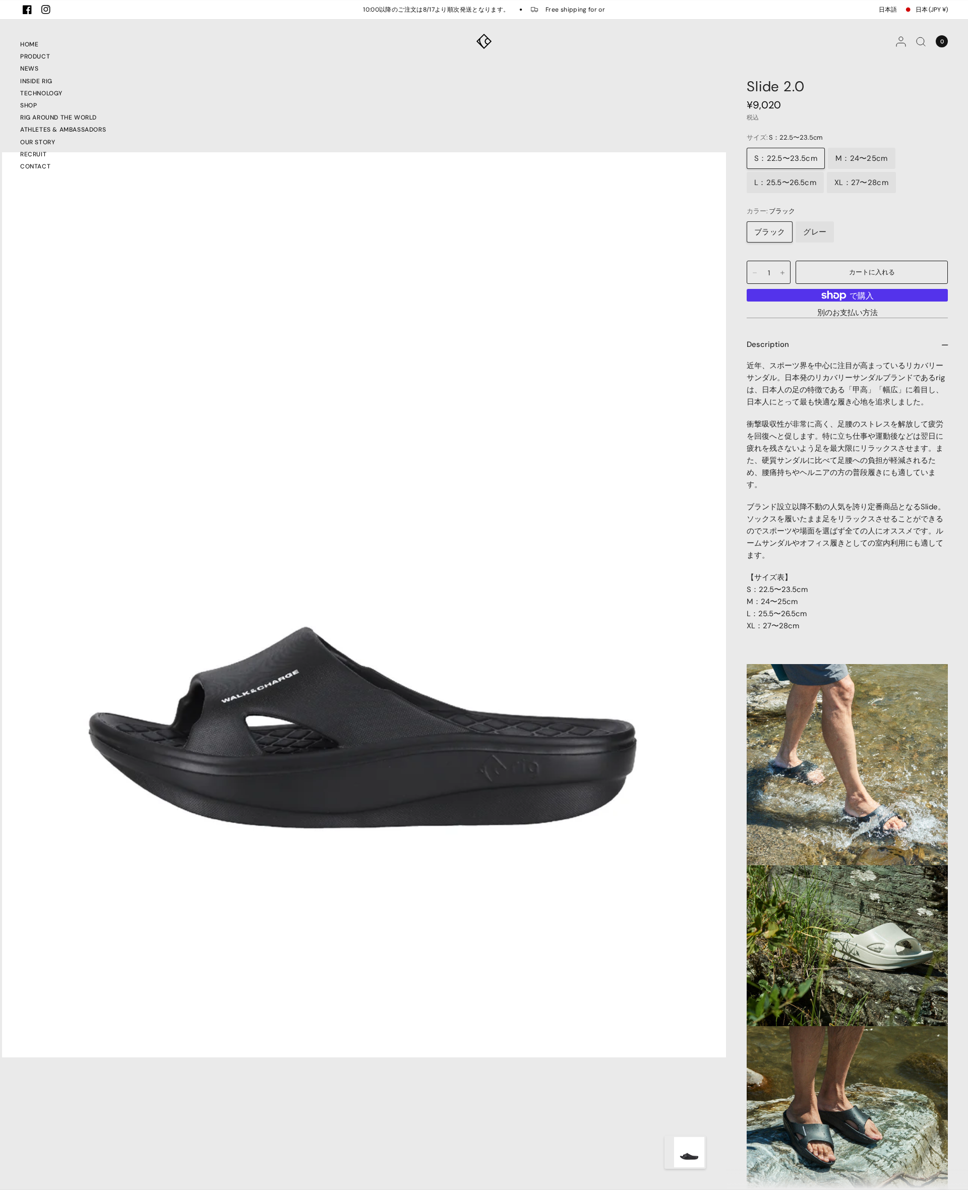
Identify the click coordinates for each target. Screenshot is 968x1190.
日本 (932, 10)
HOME (29, 44)
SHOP (28, 105)
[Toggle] (669, 1152)
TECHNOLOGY (41, 93)
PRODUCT (35, 56)
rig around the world (58, 117)
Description (768, 344)
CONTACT (35, 166)
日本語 (888, 10)
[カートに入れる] (872, 272)
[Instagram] (45, 9)
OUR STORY (37, 142)
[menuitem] (63, 46)
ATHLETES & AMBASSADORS (63, 130)
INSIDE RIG (36, 81)
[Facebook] (27, 9)
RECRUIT (33, 154)
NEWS (29, 69)
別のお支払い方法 (847, 313)
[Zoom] (364, 604)
